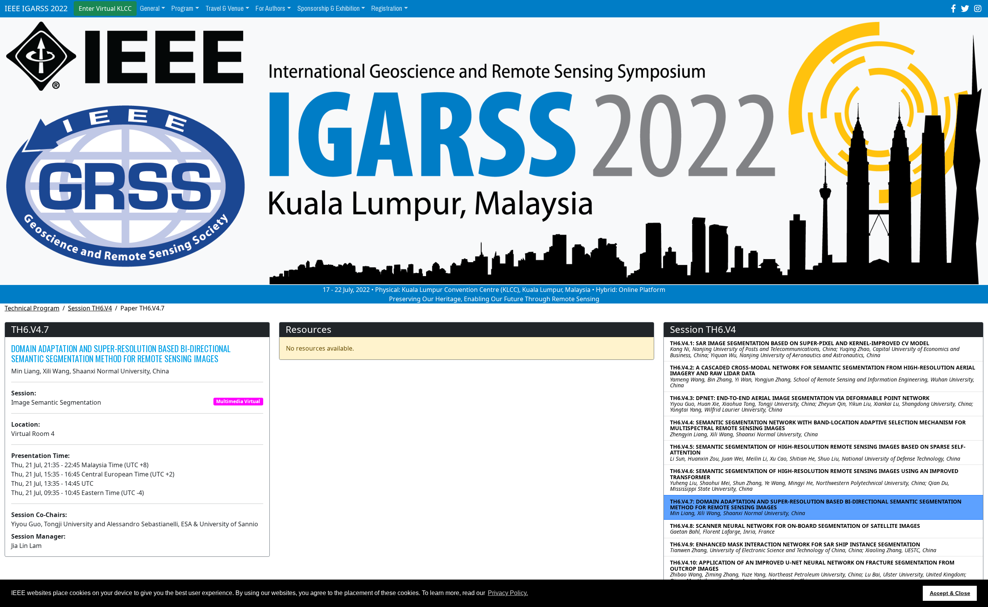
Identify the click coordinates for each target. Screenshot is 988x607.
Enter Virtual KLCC (105, 8)
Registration (386, 8)
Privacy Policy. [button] (508, 593)
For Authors (270, 8)
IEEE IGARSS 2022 (36, 8)
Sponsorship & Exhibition (328, 8)
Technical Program (32, 308)
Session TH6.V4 (90, 308)
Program (182, 8)
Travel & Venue (224, 8)
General (149, 8)
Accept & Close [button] (950, 593)
